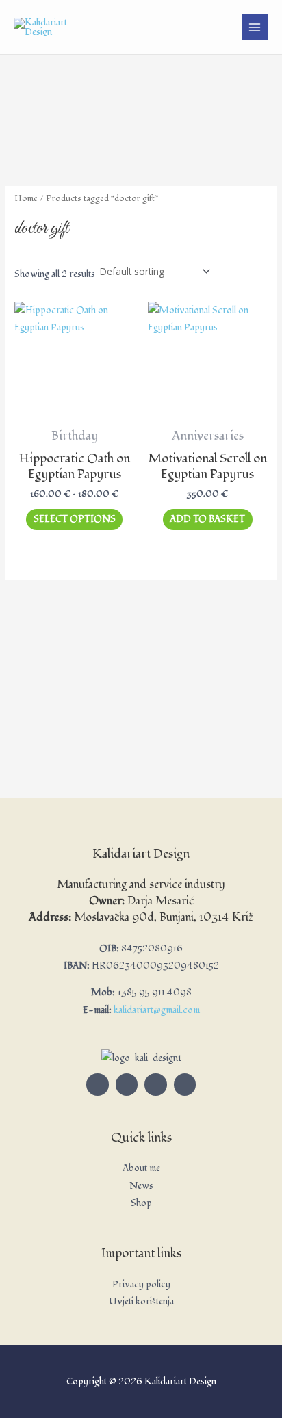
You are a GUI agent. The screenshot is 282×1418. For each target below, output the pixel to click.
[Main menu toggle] (255, 27)
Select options (75, 518)
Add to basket (207, 518)
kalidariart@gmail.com (157, 1009)
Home (26, 198)
